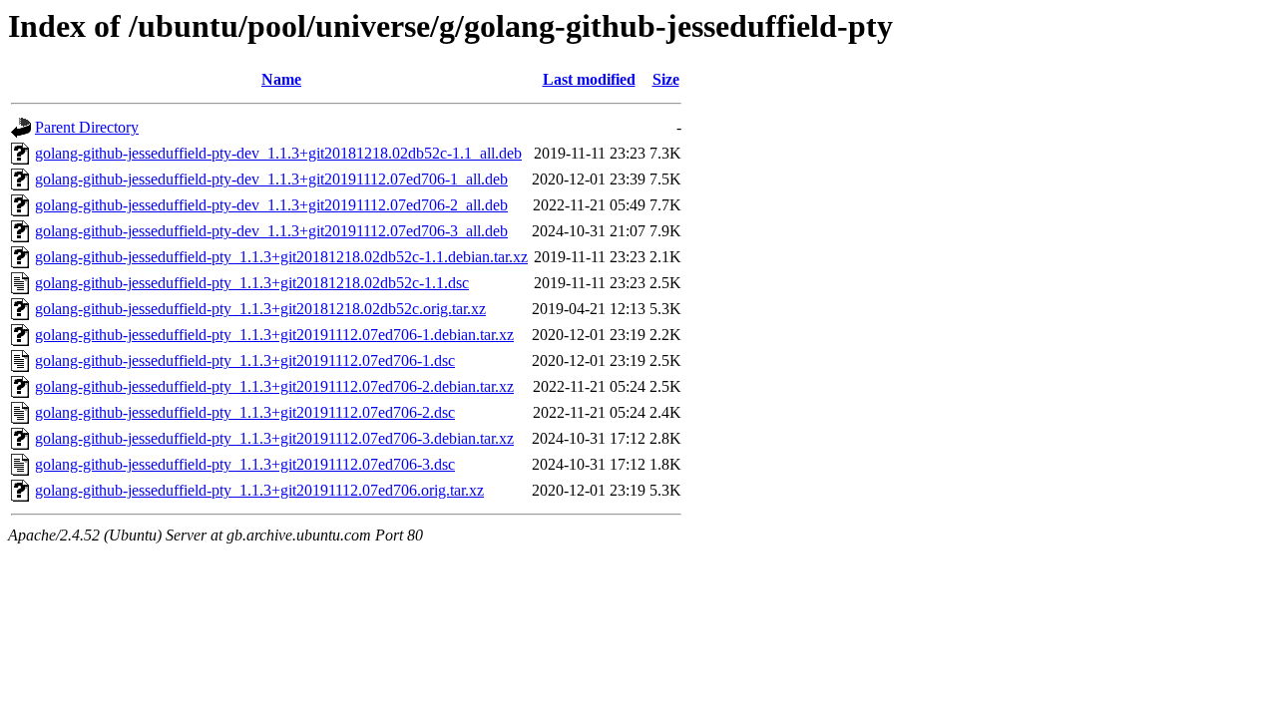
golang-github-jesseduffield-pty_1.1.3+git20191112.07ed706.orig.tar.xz (259, 490)
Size (665, 79)
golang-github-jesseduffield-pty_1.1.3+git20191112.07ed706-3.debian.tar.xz (274, 438)
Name (281, 79)
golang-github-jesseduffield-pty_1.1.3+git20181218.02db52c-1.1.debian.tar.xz (281, 256)
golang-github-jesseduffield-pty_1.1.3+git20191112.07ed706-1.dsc (245, 360)
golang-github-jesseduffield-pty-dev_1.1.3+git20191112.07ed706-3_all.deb (271, 230)
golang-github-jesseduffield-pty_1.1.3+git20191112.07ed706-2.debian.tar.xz (274, 386)
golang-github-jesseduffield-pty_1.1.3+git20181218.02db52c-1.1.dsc (252, 282)
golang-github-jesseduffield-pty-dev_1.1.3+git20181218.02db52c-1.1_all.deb (278, 153)
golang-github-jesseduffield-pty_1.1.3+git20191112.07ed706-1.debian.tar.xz (274, 334)
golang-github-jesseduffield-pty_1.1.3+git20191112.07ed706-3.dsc (245, 464)
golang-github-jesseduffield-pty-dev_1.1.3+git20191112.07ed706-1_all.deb (271, 179)
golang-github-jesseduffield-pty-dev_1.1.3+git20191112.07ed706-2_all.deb (271, 204)
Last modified (589, 79)
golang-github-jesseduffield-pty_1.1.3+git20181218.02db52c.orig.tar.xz (260, 308)
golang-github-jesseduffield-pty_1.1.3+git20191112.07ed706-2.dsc (245, 412)
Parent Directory (87, 127)
